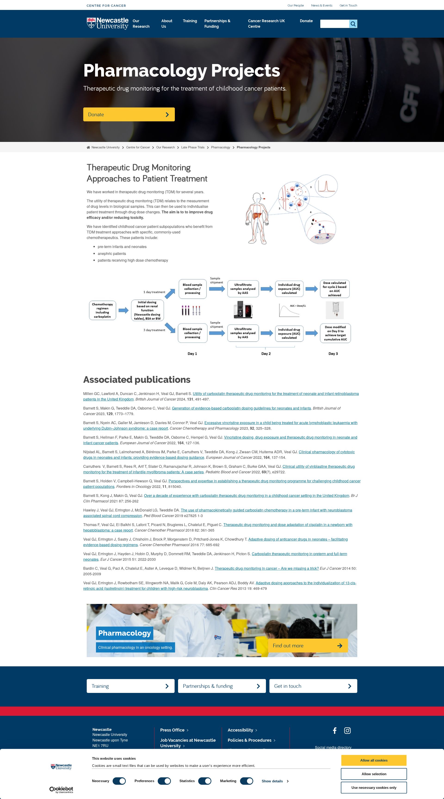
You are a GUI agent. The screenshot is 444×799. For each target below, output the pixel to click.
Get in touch (287, 685)
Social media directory (333, 747)
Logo (108, 24)
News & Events (321, 5)
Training (190, 21)
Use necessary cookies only (374, 788)
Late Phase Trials (193, 147)
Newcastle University (105, 147)
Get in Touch (348, 5)
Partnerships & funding (208, 685)
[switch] (164, 781)
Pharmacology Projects (253, 147)
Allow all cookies (374, 760)
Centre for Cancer (106, 5)
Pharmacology (220, 147)
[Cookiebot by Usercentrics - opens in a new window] (61, 790)
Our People (296, 5)
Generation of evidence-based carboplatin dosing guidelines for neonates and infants (241, 408)
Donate (306, 21)
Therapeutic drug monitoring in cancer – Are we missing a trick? (267, 568)
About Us (166, 24)
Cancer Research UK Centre (266, 24)
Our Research (141, 24)
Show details (272, 781)
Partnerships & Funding (217, 24)
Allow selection (374, 774)
